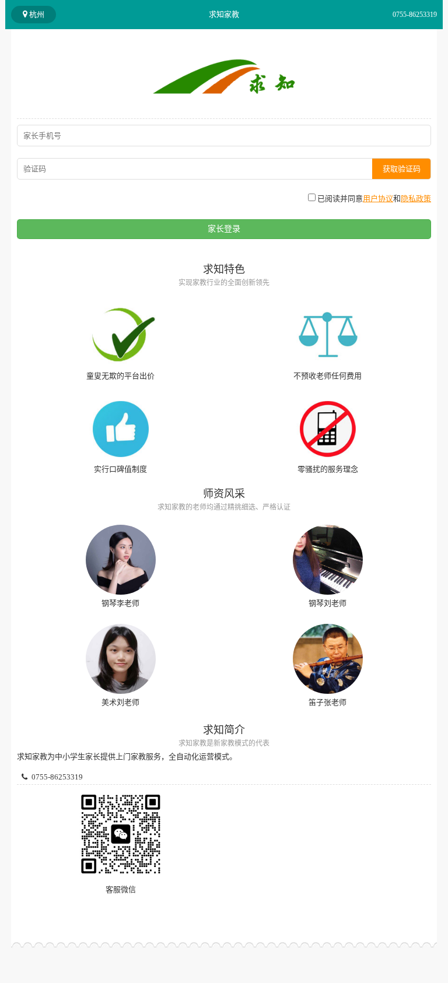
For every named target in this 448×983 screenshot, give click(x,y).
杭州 (35, 14)
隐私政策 (416, 198)
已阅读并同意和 (373, 198)
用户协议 (378, 198)
